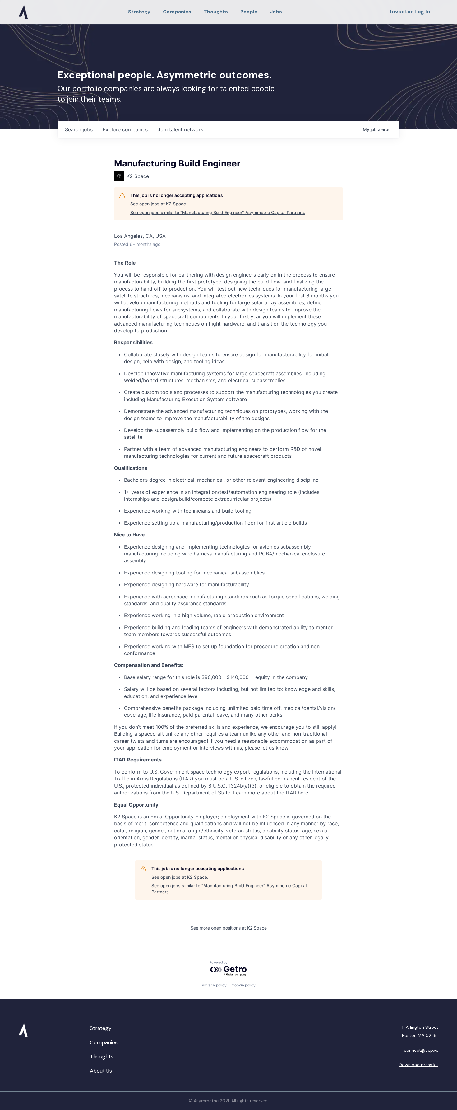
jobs (79, 129)
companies (125, 129)
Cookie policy (244, 985)
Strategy (100, 1028)
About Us (101, 1070)
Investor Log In (410, 11)
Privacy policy (214, 985)
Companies (104, 1042)
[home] (23, 12)
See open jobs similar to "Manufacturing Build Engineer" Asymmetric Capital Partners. (217, 212)
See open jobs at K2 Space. (158, 203)
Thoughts (101, 1056)
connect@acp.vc (421, 1050)
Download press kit (418, 1064)
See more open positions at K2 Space (229, 927)
